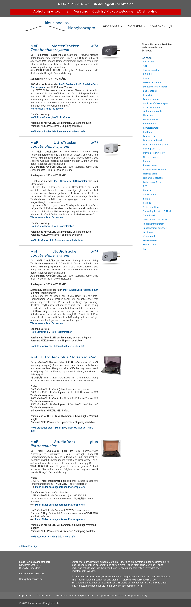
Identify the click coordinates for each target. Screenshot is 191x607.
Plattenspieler (150, 165)
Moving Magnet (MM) (154, 152)
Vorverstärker (149, 244)
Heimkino (148, 115)
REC (145, 186)
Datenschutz (44, 595)
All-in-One (148, 61)
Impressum (25, 595)
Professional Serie (152, 181)
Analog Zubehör (151, 69)
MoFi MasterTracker (63, 226)
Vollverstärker (150, 240)
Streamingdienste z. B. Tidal (157, 211)
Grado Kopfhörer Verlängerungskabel (153, 109)
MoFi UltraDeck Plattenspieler (70, 181)
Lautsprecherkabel (152, 140)
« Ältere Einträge (28, 546)
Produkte (134, 26)
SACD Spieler (149, 194)
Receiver (147, 190)
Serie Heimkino (151, 206)
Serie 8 (146, 198)
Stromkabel (149, 215)
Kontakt (156, 26)
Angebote (111, 26)
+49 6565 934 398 (34, 573)
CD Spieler (148, 74)
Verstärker (148, 231)
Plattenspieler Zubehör (155, 169)
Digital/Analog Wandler (155, 86)
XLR (145, 248)
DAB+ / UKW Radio (152, 82)
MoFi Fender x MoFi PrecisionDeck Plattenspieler (64, 86)
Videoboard (149, 236)
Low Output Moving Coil (155, 144)
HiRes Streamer (151, 119)
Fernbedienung (151, 99)
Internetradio (149, 123)
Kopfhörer (148, 131)
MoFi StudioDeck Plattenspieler (80, 289)
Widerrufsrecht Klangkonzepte (74, 595)
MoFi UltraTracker (61, 117)
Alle (145, 65)
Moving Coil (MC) (151, 148)
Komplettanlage (151, 127)
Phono (146, 161)
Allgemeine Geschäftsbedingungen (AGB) (122, 595)
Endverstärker (150, 90)
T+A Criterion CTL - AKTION (156, 219)
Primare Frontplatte (153, 177)
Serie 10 (147, 202)
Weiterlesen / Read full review (47, 108)
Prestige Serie (150, 173)
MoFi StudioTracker (40, 117)
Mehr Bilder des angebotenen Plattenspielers (60, 504)
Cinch (146, 78)
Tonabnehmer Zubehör (154, 227)
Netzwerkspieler (151, 156)
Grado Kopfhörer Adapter (155, 103)
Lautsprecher (149, 136)
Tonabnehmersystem (153, 223)
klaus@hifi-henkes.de (31, 579)
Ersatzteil (148, 94)
